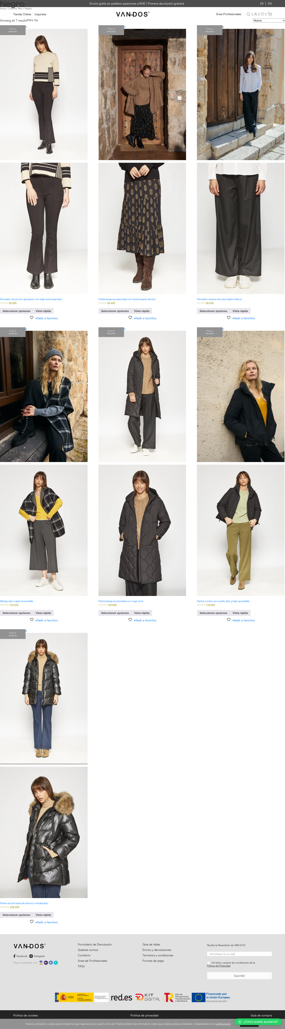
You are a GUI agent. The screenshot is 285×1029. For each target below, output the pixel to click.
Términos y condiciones (157, 955)
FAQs (81, 966)
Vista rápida (43, 311)
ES (262, 3)
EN (270, 3)
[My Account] (255, 14)
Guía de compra (261, 1015)
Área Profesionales (228, 14)
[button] (258, 1021)
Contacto (84, 955)
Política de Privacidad (218, 966)
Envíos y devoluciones (156, 949)
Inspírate (40, 14)
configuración (223, 1023)
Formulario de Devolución (95, 944)
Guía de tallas (151, 944)
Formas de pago (153, 960)
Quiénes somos (88, 949)
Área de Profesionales (92, 960)
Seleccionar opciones (16, 311)
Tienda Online (22, 14)
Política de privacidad (144, 1015)
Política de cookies (25, 1015)
